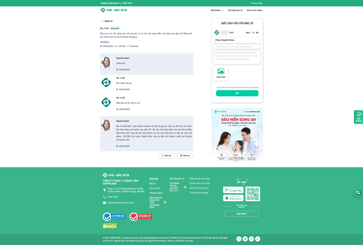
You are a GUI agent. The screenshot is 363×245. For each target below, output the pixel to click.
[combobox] (215, 40)
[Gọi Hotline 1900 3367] (358, 192)
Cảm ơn (167, 155)
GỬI (237, 93)
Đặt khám (242, 213)
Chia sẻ (186, 155)
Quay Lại (109, 21)
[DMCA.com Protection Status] (110, 225)
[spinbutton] (224, 32)
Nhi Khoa (105, 42)
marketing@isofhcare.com (120, 202)
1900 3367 (127, 3)
